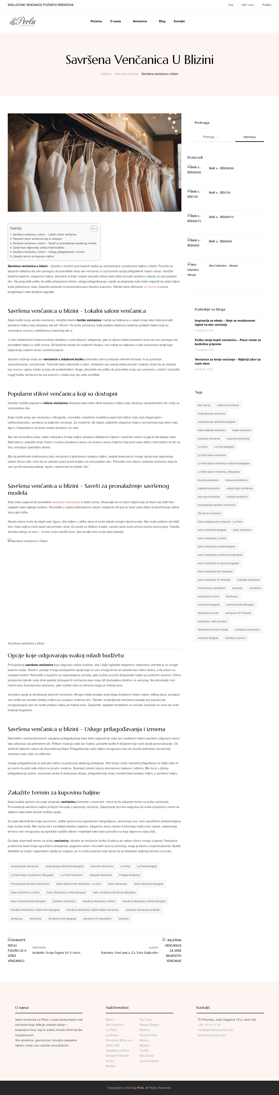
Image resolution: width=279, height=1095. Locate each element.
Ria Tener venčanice (209, 513)
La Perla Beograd (147, 866)
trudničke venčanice (248, 579)
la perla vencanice (72, 875)
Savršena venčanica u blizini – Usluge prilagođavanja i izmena (49, 252)
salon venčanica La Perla (25, 892)
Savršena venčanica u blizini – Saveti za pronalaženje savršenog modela (54, 243)
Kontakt (179, 21)
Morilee (110, 1066)
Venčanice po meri (208, 613)
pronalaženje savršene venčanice (30, 883)
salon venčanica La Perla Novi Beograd (220, 554)
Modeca (145, 1030)
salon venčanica (117, 883)
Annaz (110, 1061)
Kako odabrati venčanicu (211, 430)
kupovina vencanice (101, 866)
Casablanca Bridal (117, 1050)
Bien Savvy (204, 405)
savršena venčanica (64, 901)
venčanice (150, 287)
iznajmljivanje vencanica (24, 866)
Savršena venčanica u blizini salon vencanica (93, 909)
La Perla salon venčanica (212, 455)
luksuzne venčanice (236, 480)
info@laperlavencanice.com (215, 1030)
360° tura (248, 5)
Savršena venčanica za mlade (143, 909)
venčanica (16, 918)
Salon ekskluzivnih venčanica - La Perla (78, 883)
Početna (96, 21)
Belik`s (110, 1019)
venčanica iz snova (208, 596)
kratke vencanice (241, 430)
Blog (162, 21)
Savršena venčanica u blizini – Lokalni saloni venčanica (44, 234)
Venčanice (140, 21)
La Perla (125, 866)
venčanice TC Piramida (238, 613)
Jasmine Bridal (149, 1061)
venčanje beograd (208, 638)
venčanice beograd (208, 604)
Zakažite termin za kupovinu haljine (33, 256)
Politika (266, 5)
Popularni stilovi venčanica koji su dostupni (37, 239)
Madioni (145, 1045)
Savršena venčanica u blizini (99, 901)
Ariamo (144, 1040)
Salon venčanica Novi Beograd (28, 901)
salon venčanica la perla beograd (66, 892)
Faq (230, 5)
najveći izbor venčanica (240, 488)
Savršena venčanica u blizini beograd (144, 901)
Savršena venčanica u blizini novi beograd (35, 909)
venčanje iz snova (235, 638)
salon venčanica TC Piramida (214, 579)
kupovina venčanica (238, 438)
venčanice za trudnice (247, 629)
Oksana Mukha (149, 1025)
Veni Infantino (114, 1025)
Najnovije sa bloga (126, 74)
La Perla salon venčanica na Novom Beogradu (224, 463)
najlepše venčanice (101, 875)
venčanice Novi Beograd (62, 918)
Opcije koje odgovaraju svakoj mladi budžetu (38, 247)
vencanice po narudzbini (97, 918)
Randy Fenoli (148, 1035)
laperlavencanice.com (212, 1035)
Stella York (112, 1045)
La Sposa (112, 1035)
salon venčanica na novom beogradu (114, 892)
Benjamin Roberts (117, 1055)
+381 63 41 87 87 (209, 1025)
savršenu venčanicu (66, 502)
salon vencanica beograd (148, 883)
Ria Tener (146, 1019)
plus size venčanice (209, 496)
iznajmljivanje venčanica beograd (64, 866)
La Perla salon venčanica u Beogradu (32, 875)
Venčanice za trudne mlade (213, 629)
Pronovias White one (119, 1040)
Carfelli (144, 1050)
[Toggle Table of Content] (91, 228)
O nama (115, 21)
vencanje (123, 918)
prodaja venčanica (129, 875)
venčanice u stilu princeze (212, 621)
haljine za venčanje (228, 405)
